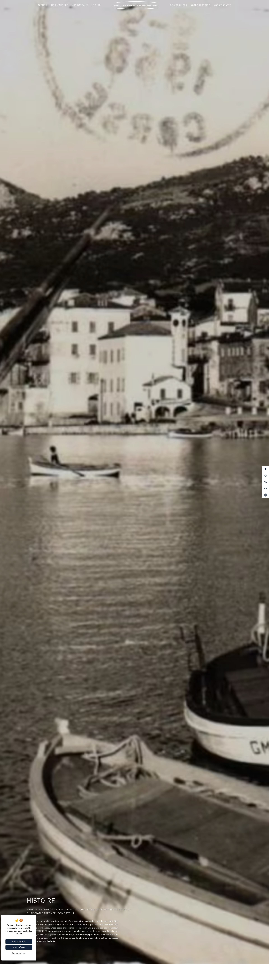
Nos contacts (222, 5)
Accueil (43, 5)
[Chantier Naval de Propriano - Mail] (265, 488)
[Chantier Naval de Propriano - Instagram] (265, 475)
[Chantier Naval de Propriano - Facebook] (265, 469)
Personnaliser (19, 953)
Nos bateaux (80, 5)
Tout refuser (19, 947)
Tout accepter (19, 941)
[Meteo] (265, 495)
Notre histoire (200, 5)
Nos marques (59, 5)
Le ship (96, 5)
